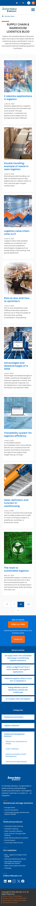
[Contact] (33, 3)
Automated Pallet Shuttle (13, 842)
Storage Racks (9, 807)
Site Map (18, 896)
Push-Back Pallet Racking (13, 826)
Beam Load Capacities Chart (15, 865)
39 (21, 604)
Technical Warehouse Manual (15, 859)
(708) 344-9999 (18, 624)
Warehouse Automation (13, 717)
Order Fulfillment (12, 749)
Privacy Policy (8, 898)
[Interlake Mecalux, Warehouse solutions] (9, 11)
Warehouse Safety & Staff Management (16, 755)
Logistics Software (11, 725)
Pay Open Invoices (9, 902)
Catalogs (7, 868)
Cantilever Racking (11, 829)
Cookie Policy (21, 898)
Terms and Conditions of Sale (14, 900)
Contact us (18, 639)
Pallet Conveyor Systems (13, 831)
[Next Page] (18, 610)
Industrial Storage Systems (16, 761)
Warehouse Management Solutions (14, 735)
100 (28, 604)
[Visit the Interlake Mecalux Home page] (3, 16)
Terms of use (7, 896)
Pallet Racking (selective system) (16, 838)
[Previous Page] (7, 604)
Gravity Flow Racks (11, 810)
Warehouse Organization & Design (16, 742)
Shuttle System (9, 840)
